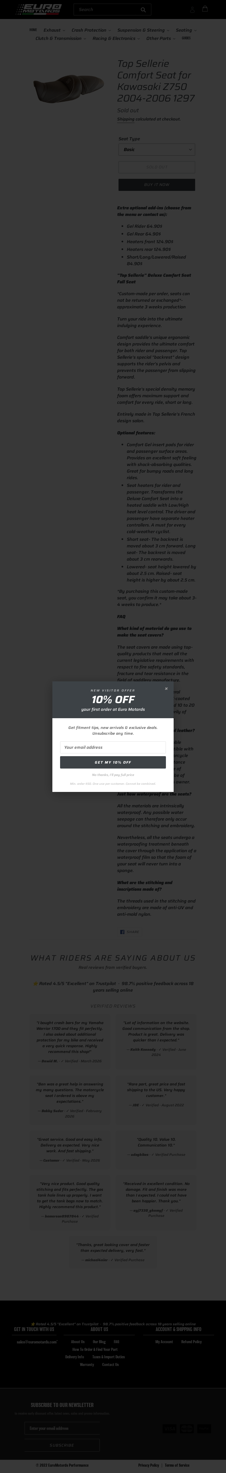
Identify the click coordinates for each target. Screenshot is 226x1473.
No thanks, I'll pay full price (113, 774)
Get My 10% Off (113, 762)
